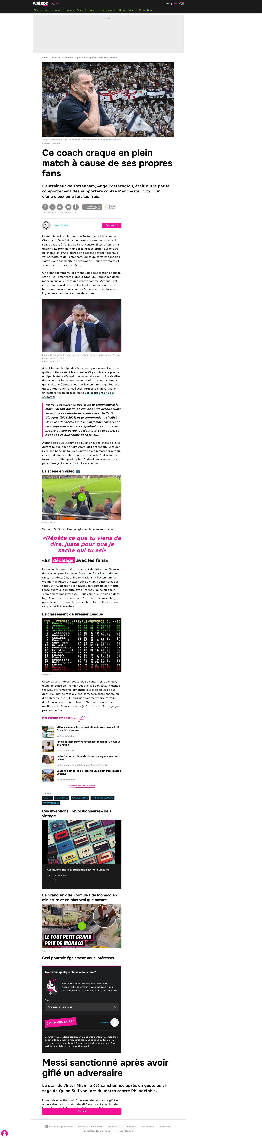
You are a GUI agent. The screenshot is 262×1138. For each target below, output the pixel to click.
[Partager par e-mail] (60, 207)
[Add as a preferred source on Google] (92, 207)
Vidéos (132, 10)
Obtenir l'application (61, 1126)
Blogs (122, 10)
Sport (92, 10)
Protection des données (96, 1130)
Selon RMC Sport (54, 529)
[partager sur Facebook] (48, 880)
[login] (4, 1133)
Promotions (146, 10)
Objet (47, 1000)
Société (81, 10)
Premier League (102, 797)
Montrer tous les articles (81, 785)
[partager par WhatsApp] (55, 880)
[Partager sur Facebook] (45, 207)
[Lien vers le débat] (68, 207)
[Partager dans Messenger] (52, 207)
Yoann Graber (61, 225)
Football (56, 58)
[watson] (41, 4)
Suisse (38, 10)
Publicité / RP (114, 1126)
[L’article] (108, 1086)
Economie (69, 10)
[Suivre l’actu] (110, 207)
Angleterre (80, 797)
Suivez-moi (112, 225)
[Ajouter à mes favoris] (76, 207)
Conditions (165, 1126)
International (52, 10)
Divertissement (107, 10)
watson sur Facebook (90, 1126)
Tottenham (51, 803)
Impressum (147, 1126)
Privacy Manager (124, 1130)
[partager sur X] (51, 880)
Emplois (131, 1126)
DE (167, 3)
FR (175, 3)
